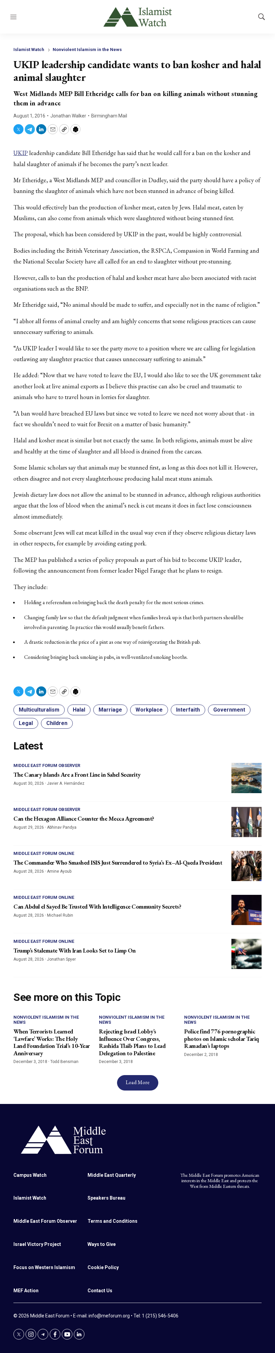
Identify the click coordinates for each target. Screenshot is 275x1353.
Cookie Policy (103, 1267)
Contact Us (100, 1290)
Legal (26, 723)
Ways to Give (102, 1244)
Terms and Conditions (113, 1221)
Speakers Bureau (106, 1198)
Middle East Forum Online (43, 853)
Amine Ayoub (59, 871)
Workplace (149, 710)
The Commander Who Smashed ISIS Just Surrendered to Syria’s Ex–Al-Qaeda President (117, 862)
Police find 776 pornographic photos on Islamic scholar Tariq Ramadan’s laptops (221, 1038)
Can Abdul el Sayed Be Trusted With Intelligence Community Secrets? (97, 906)
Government (229, 710)
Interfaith (188, 710)
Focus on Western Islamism (44, 1267)
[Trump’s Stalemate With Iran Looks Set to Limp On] (246, 954)
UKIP (20, 153)
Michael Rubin (60, 915)
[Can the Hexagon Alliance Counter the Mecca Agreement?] (246, 822)
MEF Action (26, 1290)
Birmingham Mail (109, 115)
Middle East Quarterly (112, 1175)
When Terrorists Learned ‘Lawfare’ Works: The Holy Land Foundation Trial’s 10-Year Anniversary (51, 1042)
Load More (138, 1082)
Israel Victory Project (37, 1244)
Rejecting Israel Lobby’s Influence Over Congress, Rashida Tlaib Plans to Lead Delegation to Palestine (132, 1042)
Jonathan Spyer (61, 959)
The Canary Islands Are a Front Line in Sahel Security (77, 774)
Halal (79, 710)
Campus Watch (30, 1175)
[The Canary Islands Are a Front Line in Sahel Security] (246, 778)
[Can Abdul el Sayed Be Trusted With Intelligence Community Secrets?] (246, 910)
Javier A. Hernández (66, 783)
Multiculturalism (39, 710)
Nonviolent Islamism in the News (87, 49)
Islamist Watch (28, 49)
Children (56, 723)
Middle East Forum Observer (46, 765)
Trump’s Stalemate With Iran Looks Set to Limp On (74, 950)
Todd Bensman (64, 1061)
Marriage (110, 710)
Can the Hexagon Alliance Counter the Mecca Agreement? (83, 818)
